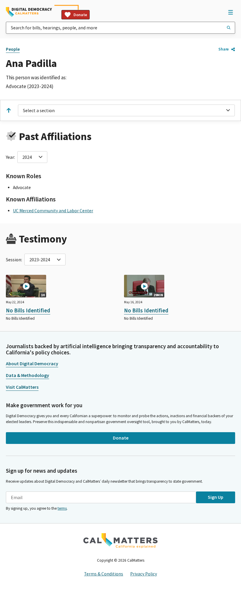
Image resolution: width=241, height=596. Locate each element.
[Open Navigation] (230, 12)
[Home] (29, 12)
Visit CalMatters (22, 387)
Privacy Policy (143, 574)
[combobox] (120, 28)
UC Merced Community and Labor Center (53, 210)
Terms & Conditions (103, 574)
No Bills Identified (28, 310)
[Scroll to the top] (8, 110)
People (13, 49)
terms (62, 508)
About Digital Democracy (32, 363)
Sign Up (215, 497)
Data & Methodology (27, 375)
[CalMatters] (120, 540)
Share (223, 49)
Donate (80, 14)
